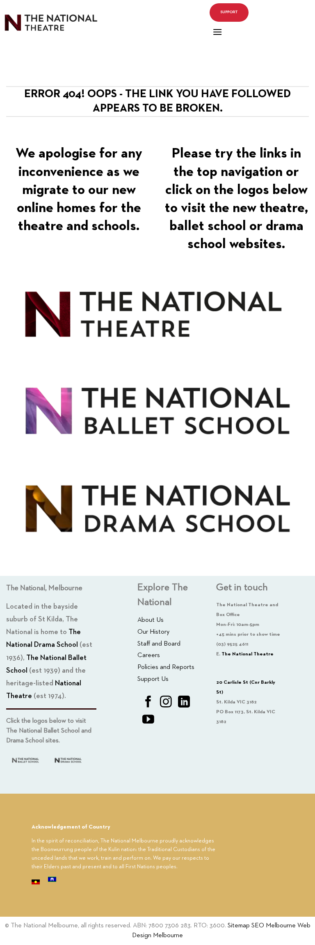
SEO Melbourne (273, 925)
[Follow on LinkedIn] (184, 702)
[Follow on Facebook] (148, 702)
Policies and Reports (165, 667)
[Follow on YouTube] (148, 720)
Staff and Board (158, 644)
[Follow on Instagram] (166, 702)
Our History (153, 632)
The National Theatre (247, 654)
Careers (148, 655)
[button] (217, 32)
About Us (150, 620)
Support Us (153, 679)
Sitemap (239, 925)
